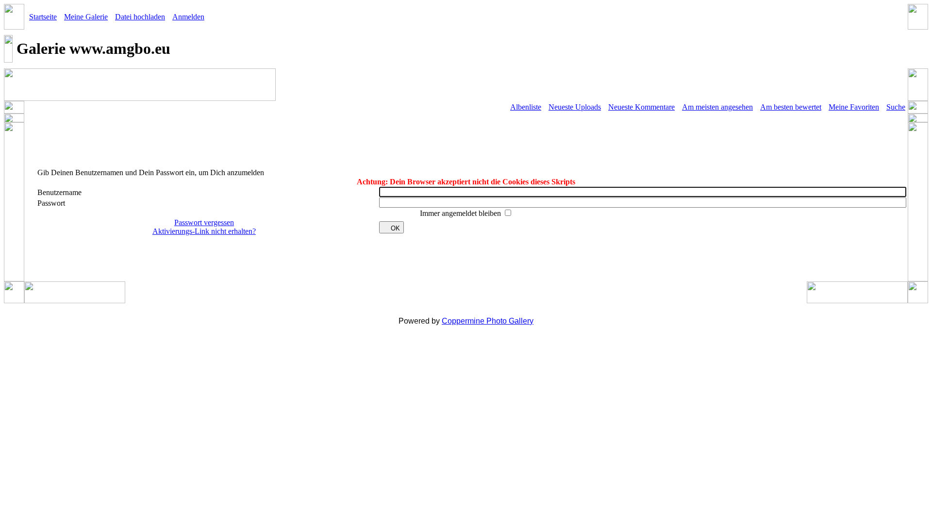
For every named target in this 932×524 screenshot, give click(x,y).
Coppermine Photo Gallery (487, 321)
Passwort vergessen (204, 222)
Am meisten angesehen (717, 107)
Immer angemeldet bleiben (461, 213)
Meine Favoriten (854, 107)
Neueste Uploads (575, 107)
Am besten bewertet (790, 107)
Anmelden (188, 17)
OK (395, 228)
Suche (895, 107)
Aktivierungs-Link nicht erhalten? (204, 231)
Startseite (43, 17)
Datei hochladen (140, 17)
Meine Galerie (86, 17)
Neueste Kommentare (641, 107)
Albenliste (525, 107)
